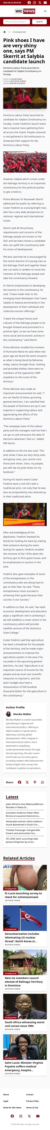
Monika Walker (16, 79)
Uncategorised (19, 32)
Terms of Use (32, 1107)
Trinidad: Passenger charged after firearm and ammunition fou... (23, 832)
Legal (5, 1101)
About (6, 1094)
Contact (29, 1094)
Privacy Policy (32, 1101)
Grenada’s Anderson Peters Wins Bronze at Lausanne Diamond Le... (23, 814)
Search (39, 21)
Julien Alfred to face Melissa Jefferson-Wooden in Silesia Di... (25, 806)
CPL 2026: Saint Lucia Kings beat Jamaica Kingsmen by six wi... (22, 840)
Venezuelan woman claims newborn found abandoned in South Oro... (24, 823)
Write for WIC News (12, 1107)
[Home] (4, 32)
